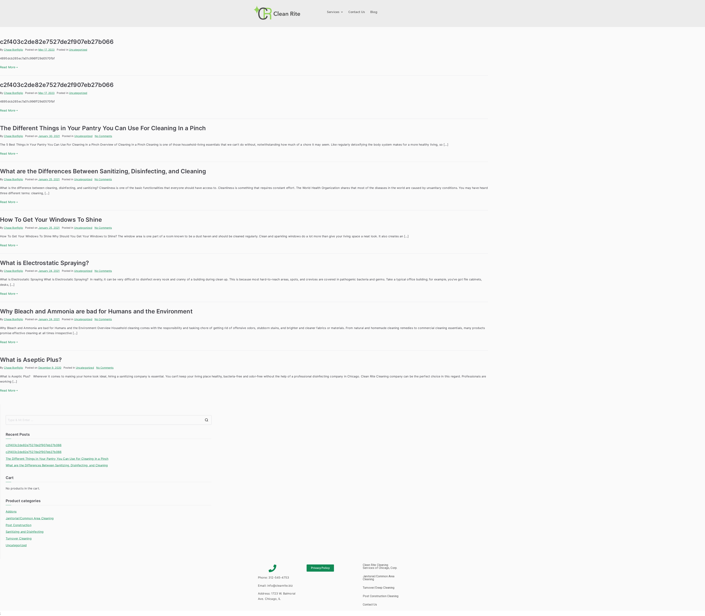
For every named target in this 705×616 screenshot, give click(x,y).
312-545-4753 (278, 577)
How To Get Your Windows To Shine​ (51, 219)
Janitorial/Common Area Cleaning (30, 518)
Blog (373, 12)
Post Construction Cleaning (380, 596)
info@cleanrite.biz (280, 585)
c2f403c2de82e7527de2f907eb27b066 (57, 41)
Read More (7, 67)
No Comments (103, 136)
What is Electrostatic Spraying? (44, 262)
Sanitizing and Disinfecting (25, 531)
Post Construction (18, 525)
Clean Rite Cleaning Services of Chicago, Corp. (380, 566)
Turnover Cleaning (19, 538)
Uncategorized (78, 49)
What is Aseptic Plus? (31, 359)
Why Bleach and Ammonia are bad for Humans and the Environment (96, 311)
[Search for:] (108, 420)
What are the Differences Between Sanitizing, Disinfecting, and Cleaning (103, 171)
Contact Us (356, 12)
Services (333, 12)
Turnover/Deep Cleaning (379, 587)
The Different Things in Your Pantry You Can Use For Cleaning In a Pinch (103, 128)
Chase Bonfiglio (13, 49)
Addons (11, 511)
